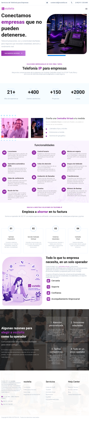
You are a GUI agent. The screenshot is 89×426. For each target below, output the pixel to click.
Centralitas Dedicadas (52, 399)
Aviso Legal (27, 392)
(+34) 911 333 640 (81, 2)
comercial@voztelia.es (59, 2)
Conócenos (27, 387)
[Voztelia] (7, 8)
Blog (69, 392)
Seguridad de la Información (32, 394)
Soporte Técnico (73, 387)
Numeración (49, 394)
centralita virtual (63, 266)
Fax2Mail (48, 397)
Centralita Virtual (50, 392)
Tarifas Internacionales (74, 394)
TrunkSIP (48, 389)
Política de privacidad (30, 389)
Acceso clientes (73, 389)
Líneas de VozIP (50, 387)
